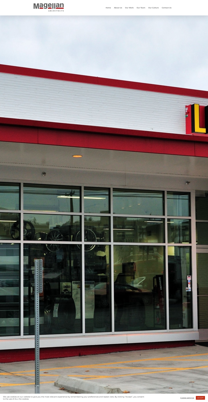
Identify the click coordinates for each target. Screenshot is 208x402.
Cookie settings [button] (187, 398)
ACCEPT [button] (200, 398)
